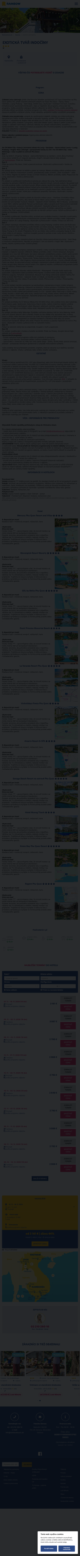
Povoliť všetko (48, 1548)
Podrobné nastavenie (66, 1548)
